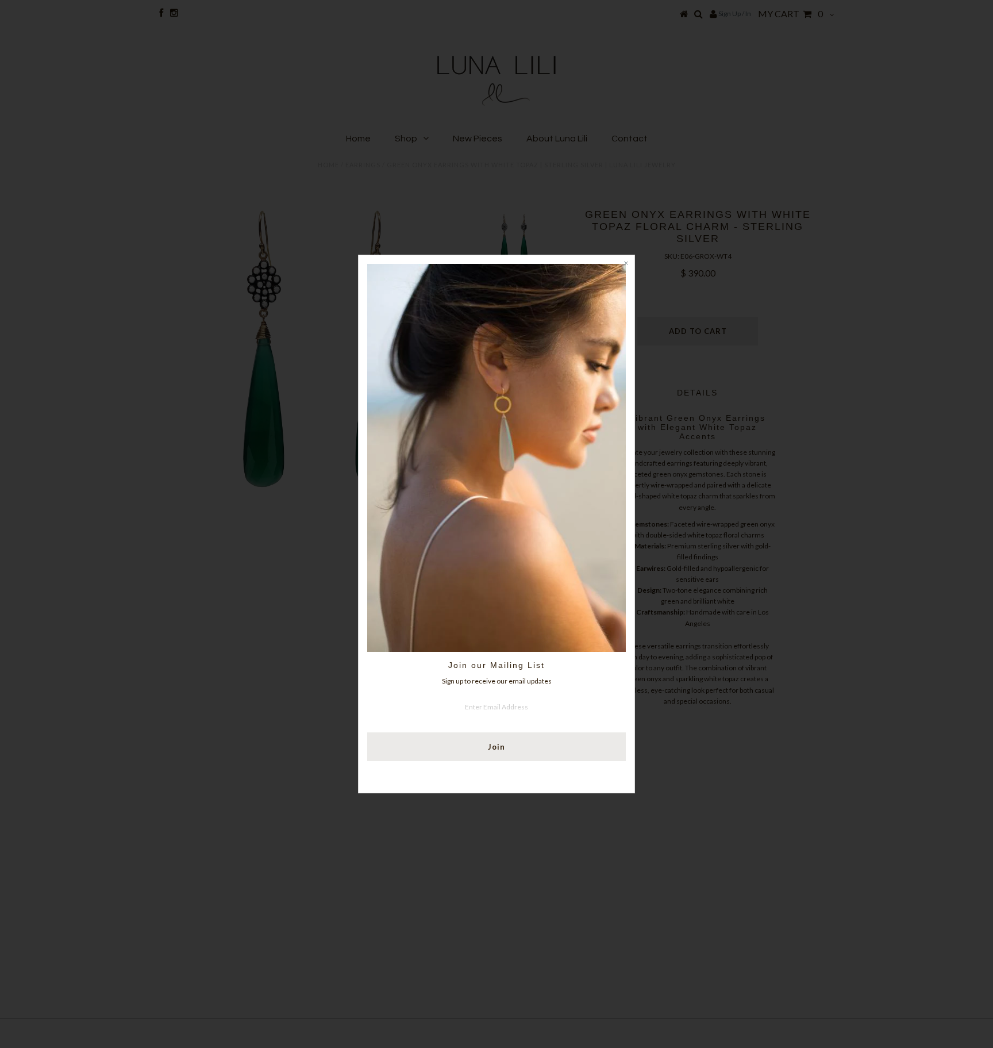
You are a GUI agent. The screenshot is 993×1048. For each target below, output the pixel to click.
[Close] (625, 263)
